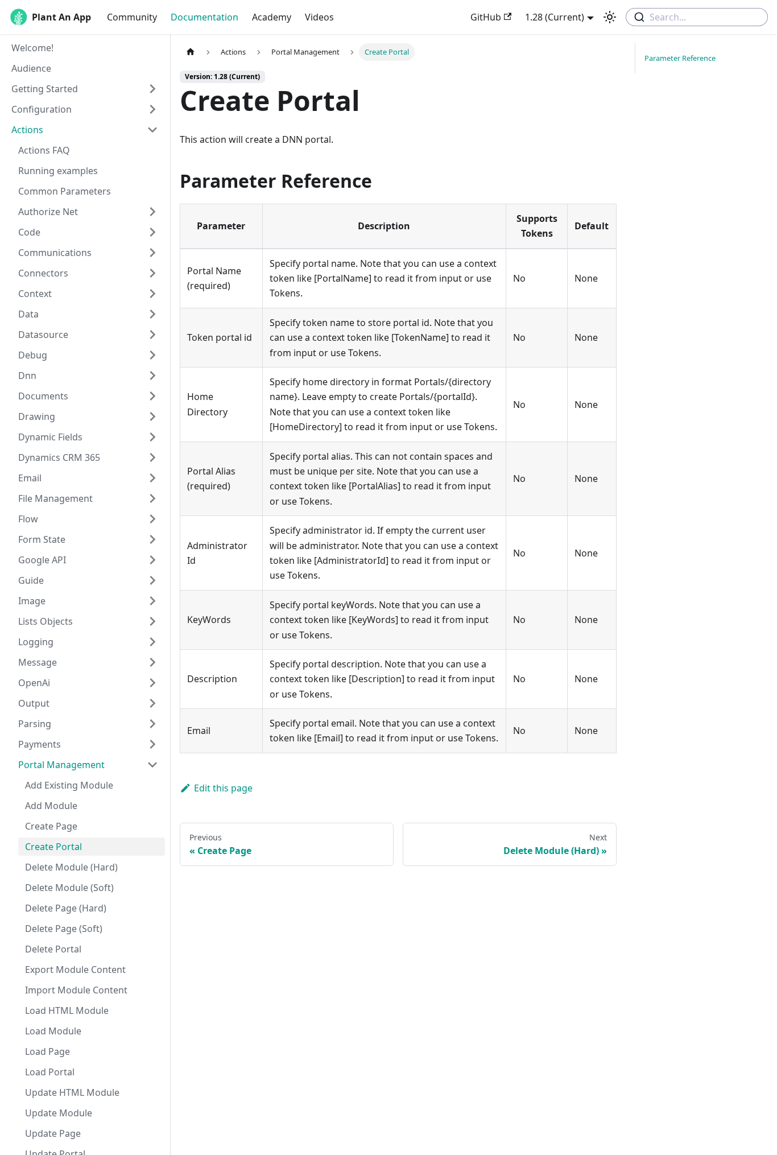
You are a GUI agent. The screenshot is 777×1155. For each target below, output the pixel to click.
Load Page (47, 1051)
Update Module (58, 1113)
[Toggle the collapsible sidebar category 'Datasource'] (152, 334)
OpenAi (34, 682)
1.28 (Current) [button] (554, 17)
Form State (41, 539)
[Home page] (190, 52)
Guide (31, 580)
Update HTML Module (72, 1092)
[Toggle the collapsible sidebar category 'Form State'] (152, 539)
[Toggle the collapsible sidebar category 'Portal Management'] (152, 765)
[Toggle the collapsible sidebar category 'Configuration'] (152, 109)
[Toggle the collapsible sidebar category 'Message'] (152, 662)
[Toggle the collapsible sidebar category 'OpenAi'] (152, 683)
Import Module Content (76, 990)
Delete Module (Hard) (71, 867)
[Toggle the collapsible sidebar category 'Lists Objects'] (152, 621)
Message (37, 662)
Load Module (53, 1031)
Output (33, 703)
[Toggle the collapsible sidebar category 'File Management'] (152, 498)
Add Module (51, 805)
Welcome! (32, 48)
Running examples (58, 170)
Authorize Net (48, 211)
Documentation (204, 17)
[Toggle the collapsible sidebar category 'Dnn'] (152, 375)
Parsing (34, 723)
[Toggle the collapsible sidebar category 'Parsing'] (152, 724)
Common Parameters (64, 191)
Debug (32, 355)
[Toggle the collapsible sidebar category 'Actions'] (152, 130)
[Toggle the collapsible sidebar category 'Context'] (152, 293)
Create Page (51, 826)
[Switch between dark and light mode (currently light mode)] (610, 17)
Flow (28, 519)
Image (32, 601)
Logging (35, 642)
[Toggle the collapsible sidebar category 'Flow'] (152, 519)
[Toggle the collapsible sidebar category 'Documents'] (152, 396)
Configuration (41, 109)
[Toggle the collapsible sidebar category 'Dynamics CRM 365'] (152, 457)
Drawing (36, 416)
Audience (31, 68)
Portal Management (61, 764)
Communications (55, 252)
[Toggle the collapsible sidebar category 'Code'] (152, 232)
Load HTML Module (67, 1010)
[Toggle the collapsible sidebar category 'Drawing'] (152, 416)
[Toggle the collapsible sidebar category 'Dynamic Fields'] (152, 437)
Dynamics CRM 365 (59, 457)
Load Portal (50, 1072)
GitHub (485, 17)
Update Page (53, 1133)
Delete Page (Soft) (63, 928)
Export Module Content (75, 969)
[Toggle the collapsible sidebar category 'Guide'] (152, 580)
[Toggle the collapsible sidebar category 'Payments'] (152, 744)
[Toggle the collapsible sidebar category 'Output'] (152, 703)
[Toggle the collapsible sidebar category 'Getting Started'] (152, 89)
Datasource (43, 334)
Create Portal (53, 846)
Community (132, 17)
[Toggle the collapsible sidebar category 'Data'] (152, 314)
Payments (39, 744)
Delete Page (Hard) (65, 908)
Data (28, 314)
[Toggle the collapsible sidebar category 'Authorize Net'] (152, 212)
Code (29, 232)
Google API (42, 560)
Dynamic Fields (50, 437)
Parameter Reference (680, 58)
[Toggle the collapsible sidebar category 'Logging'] (152, 642)
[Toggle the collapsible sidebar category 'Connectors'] (152, 273)
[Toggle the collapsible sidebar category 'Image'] (152, 601)
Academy (271, 17)
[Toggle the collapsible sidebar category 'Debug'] (152, 355)
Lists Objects (45, 621)
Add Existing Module (69, 785)
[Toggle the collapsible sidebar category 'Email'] (152, 478)
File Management (55, 498)
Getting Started (44, 88)
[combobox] (697, 17)
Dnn (27, 375)
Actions (27, 129)
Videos (319, 17)
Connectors (43, 273)
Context (35, 293)
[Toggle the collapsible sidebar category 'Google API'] (152, 560)
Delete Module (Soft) (69, 887)
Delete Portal (53, 949)
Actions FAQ (44, 150)
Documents (43, 396)
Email (30, 478)
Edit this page (223, 788)
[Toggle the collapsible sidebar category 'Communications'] (152, 253)
